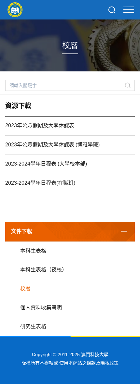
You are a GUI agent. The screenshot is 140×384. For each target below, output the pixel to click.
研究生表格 (33, 326)
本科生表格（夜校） (43, 269)
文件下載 (21, 231)
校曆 (25, 288)
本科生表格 (33, 251)
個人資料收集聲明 (41, 307)
